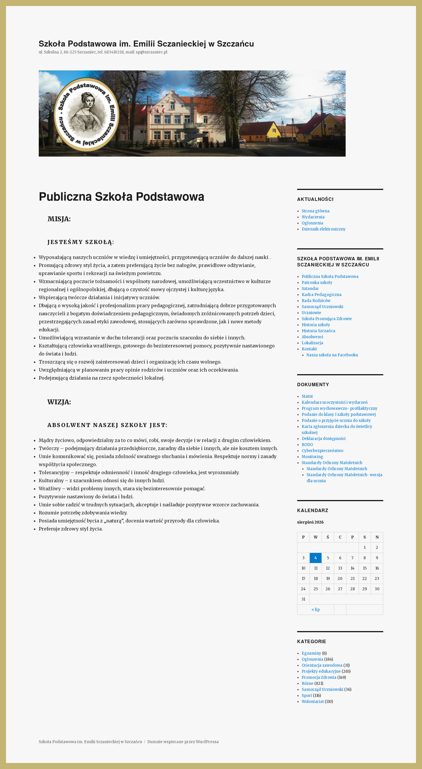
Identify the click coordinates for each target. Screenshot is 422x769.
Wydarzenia (313, 217)
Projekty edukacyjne (321, 671)
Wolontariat (313, 701)
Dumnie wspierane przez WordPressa (183, 741)
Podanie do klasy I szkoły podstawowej (339, 414)
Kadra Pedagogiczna (322, 294)
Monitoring (312, 456)
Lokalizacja (312, 343)
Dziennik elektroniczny (324, 229)
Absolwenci (312, 336)
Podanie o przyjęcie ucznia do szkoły (336, 420)
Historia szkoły (316, 324)
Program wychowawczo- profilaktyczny (340, 408)
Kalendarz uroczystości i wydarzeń (335, 402)
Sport (307, 695)
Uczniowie (311, 312)
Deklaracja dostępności (324, 438)
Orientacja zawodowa (322, 665)
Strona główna (316, 211)
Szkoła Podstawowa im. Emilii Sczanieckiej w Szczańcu (146, 43)
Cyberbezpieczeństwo (322, 450)
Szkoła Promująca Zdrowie (327, 318)
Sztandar (310, 288)
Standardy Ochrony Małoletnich (332, 462)
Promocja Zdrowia (319, 677)
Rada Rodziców (316, 300)
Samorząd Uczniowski (322, 306)
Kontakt (309, 349)
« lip (315, 609)
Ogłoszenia (312, 223)
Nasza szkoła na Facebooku (332, 355)
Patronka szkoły (317, 282)
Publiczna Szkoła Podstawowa (330, 276)
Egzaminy (311, 653)
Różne (307, 683)
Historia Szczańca (318, 330)
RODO (307, 444)
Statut (307, 396)
